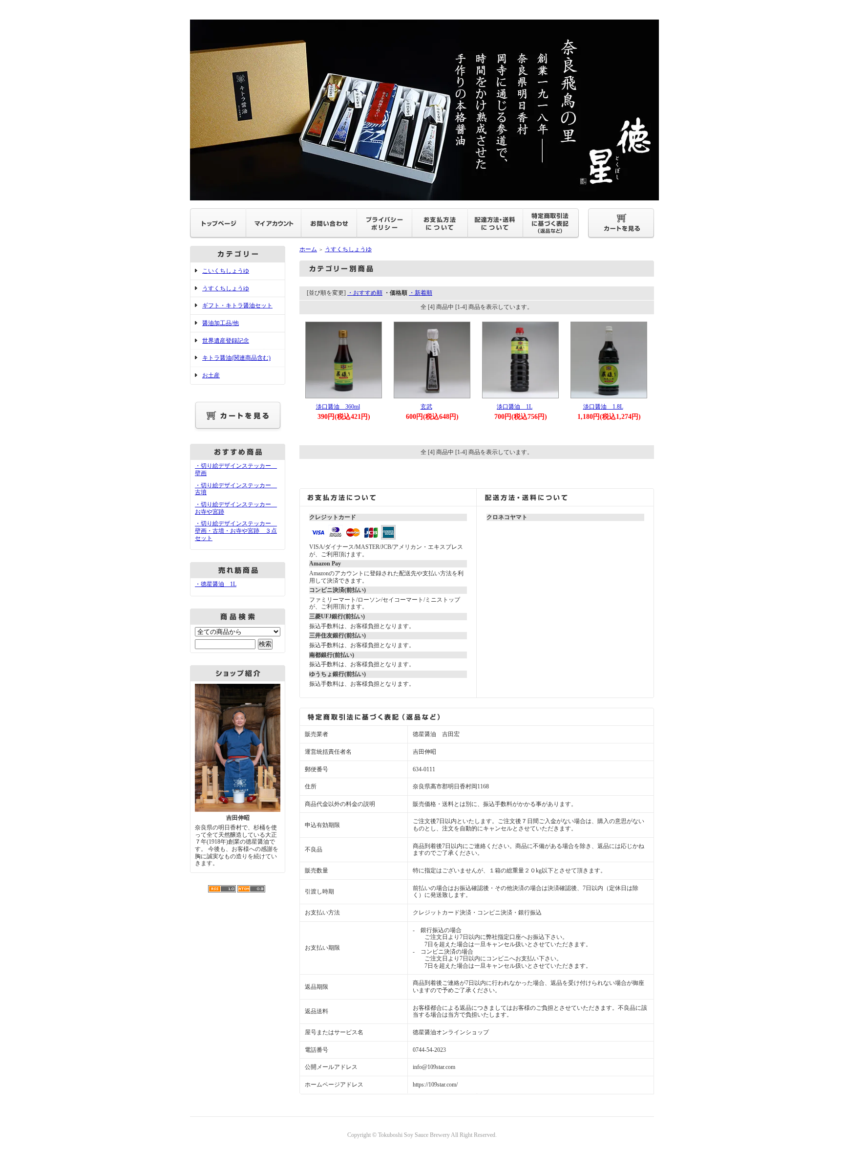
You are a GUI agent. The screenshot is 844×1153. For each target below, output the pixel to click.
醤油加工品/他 (220, 323)
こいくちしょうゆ (225, 270)
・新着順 (420, 292)
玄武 (426, 406)
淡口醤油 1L (514, 406)
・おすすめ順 (364, 292)
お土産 (211, 375)
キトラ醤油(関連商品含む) (236, 357)
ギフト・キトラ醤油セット (237, 305)
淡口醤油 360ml (338, 406)
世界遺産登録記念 (225, 340)
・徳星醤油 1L (215, 584)
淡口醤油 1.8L (603, 406)
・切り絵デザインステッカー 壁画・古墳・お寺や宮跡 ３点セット (236, 530)
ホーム (308, 249)
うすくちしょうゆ (225, 288)
